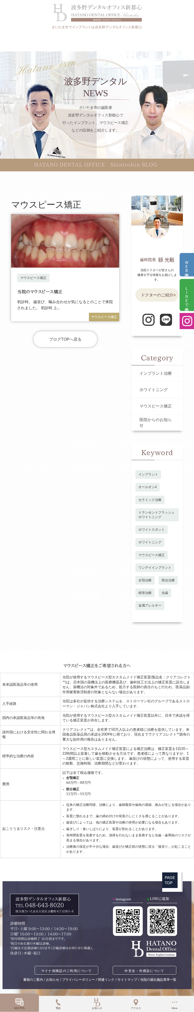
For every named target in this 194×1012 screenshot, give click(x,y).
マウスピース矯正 (33, 278)
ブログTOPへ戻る (65, 339)
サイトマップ (127, 980)
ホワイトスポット (151, 529)
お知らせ (97, 1008)
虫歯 (165, 593)
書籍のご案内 (33, 980)
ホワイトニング (153, 390)
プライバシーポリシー (78, 980)
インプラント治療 (155, 373)
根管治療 (145, 593)
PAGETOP (170, 880)
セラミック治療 (149, 500)
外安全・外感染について (144, 971)
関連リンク (106, 980)
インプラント (148, 474)
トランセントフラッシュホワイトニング (156, 515)
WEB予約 (19, 1008)
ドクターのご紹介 (157, 295)
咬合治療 (168, 580)
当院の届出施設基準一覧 (158, 980)
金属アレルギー (149, 605)
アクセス (136, 1008)
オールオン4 (147, 487)
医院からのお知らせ (155, 422)
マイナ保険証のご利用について (66, 971)
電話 (58, 1008)
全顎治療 (145, 580)
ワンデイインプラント (154, 568)
